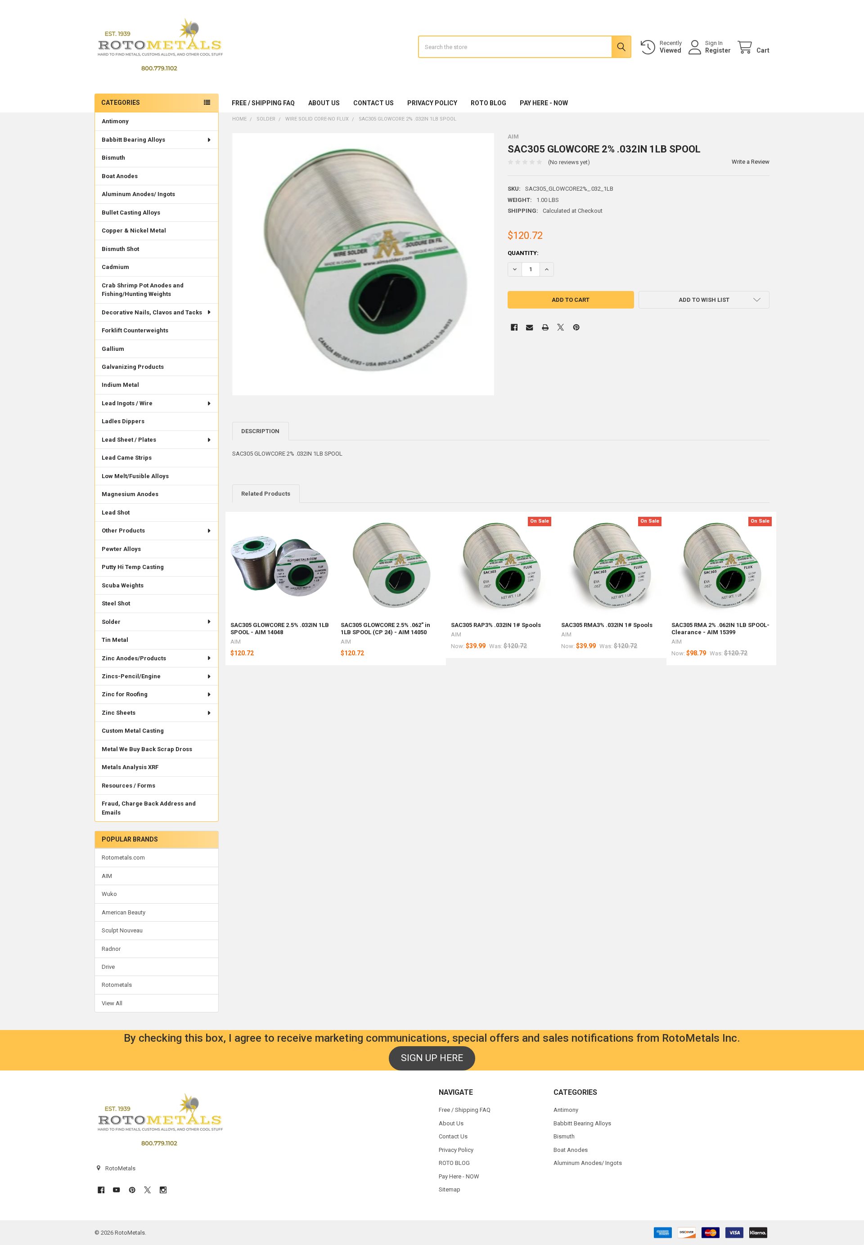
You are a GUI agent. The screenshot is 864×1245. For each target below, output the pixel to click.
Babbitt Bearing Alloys (133, 139)
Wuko (109, 894)
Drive (108, 966)
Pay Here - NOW (544, 103)
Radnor (111, 948)
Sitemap (449, 1189)
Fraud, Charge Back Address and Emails (149, 808)
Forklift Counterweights (135, 330)
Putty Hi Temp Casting (133, 567)
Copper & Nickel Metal (134, 230)
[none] (363, 264)
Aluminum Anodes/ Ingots (138, 194)
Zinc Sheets (118, 712)
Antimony (115, 121)
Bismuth (113, 157)
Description (260, 431)
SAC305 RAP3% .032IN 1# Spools (496, 625)
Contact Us (373, 103)
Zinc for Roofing (125, 694)
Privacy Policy (432, 103)
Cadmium (115, 267)
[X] (560, 327)
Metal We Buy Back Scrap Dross (147, 749)
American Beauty (123, 912)
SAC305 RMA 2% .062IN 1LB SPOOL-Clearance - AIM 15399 (720, 629)
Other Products (123, 530)
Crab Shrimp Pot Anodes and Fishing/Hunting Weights (143, 290)
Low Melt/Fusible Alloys (135, 476)
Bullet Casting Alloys (131, 212)
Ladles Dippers (123, 421)
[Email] (529, 327)
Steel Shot (116, 603)
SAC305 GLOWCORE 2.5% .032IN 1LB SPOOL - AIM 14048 (279, 629)
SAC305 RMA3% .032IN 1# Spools (606, 625)
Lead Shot (116, 512)
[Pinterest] (576, 327)
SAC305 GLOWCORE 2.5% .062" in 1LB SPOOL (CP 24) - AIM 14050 (385, 629)
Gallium (113, 348)
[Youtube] (116, 1189)
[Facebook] (514, 327)
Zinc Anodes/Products (134, 658)
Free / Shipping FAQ (263, 103)
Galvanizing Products (133, 366)
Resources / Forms (128, 785)
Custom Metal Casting (133, 730)
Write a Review (751, 161)
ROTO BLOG (488, 103)
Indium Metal (120, 384)
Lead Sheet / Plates (129, 439)
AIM (107, 876)
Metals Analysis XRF (130, 767)
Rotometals (117, 984)
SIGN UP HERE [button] (432, 1057)
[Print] (545, 327)
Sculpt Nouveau (122, 930)
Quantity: (523, 253)
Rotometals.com (123, 857)
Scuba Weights (123, 585)
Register (718, 50)
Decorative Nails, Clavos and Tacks (152, 312)
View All (112, 1003)
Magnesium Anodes (130, 494)
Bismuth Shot (120, 249)
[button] (704, 300)
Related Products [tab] (265, 493)
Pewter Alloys (121, 549)
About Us (324, 103)
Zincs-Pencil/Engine (131, 676)
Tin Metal (115, 639)
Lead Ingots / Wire (127, 403)
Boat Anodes (120, 176)
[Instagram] (163, 1189)
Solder (111, 621)
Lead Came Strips (127, 457)
